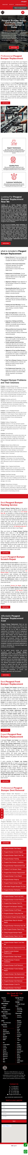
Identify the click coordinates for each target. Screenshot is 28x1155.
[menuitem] (24, 1)
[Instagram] (2, 812)
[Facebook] (2, 810)
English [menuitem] (15, 1145)
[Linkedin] (2, 818)
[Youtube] (2, 815)
